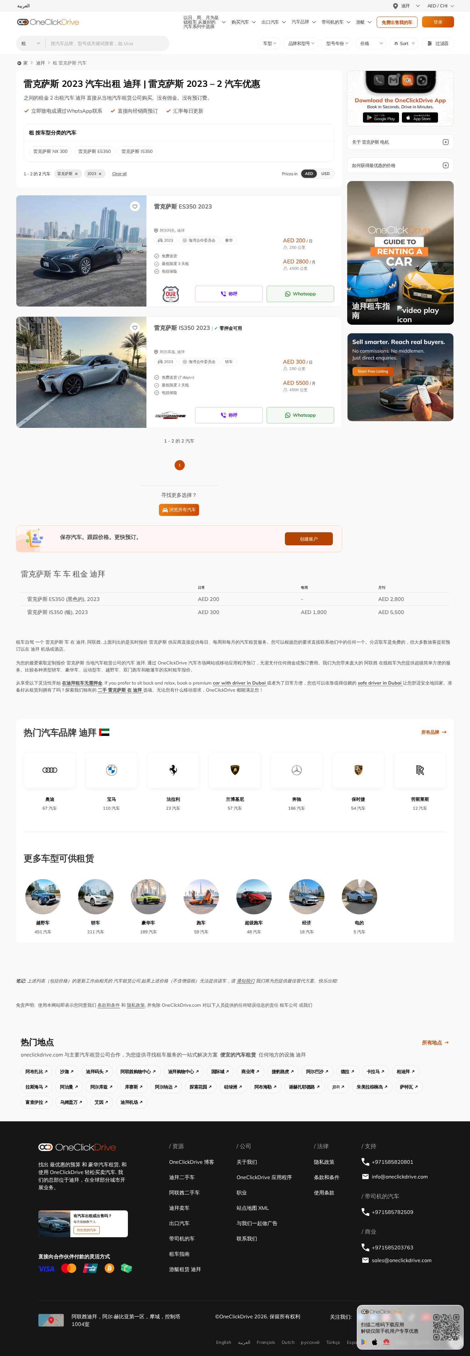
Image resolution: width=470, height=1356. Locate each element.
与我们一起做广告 (257, 1223)
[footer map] (51, 1320)
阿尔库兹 (99, 1087)
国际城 (217, 1071)
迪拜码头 (94, 1071)
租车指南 (179, 1254)
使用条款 (324, 1192)
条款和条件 (109, 1005)
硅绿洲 (230, 1087)
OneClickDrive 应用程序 (264, 1177)
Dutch (288, 1342)
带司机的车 (182, 1238)
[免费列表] (400, 377)
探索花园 (198, 1087)
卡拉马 (373, 1071)
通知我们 (246, 981)
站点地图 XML (253, 1208)
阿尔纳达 (163, 1087)
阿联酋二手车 (184, 1192)
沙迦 (64, 1071)
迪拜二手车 (182, 1177)
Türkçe (333, 1342)
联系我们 (247, 1238)
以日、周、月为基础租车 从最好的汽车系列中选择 (201, 22)
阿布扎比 (34, 1071)
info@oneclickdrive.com (400, 1176)
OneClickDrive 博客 (191, 1162)
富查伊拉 (34, 1102)
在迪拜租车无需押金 (82, 683)
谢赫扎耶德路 (302, 1087)
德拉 (345, 1071)
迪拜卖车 (179, 1208)
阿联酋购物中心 (136, 1071)
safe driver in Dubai (380, 683)
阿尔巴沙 (315, 1071)
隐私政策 (136, 1005)
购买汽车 (240, 22)
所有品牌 (430, 732)
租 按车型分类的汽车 (52, 132)
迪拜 (40, 63)
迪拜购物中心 (181, 1071)
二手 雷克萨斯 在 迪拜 (120, 690)
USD (325, 173)
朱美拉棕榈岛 (370, 1087)
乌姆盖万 (68, 1102)
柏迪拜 (403, 1071)
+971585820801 (392, 1162)
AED (309, 173)
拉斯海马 (34, 1087)
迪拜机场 (129, 1102)
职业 (242, 1192)
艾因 (99, 1102)
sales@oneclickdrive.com (402, 1260)
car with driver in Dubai (240, 683)
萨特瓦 (406, 1087)
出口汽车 (270, 22)
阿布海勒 (263, 1087)
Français (266, 1342)
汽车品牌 (300, 22)
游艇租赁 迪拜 (185, 1269)
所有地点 (432, 1042)
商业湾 (248, 1071)
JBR (336, 1087)
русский (310, 1342)
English (223, 1342)
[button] (404, 43)
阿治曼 (66, 1087)
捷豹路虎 (280, 1071)
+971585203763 (392, 1247)
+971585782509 (392, 1212)
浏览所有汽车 (182, 509)
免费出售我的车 (397, 22)
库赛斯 (131, 1087)
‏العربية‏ (244, 1342)
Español (355, 1342)
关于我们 (247, 1162)
